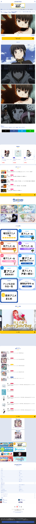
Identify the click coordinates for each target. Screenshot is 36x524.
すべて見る (18, 416)
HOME (2, 470)
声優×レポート (3, 492)
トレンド (2, 481)
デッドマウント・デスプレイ (4, 127)
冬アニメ (20, 487)
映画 (19, 475)
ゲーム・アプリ (21, 476)
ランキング (20, 470)
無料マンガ (20, 481)
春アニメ (2, 486)
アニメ (14, 127)
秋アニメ (2, 487)
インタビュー (23, 127)
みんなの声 (20, 473)
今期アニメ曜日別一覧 (21, 484)
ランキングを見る (18, 194)
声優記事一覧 (20, 489)
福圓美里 (17, 127)
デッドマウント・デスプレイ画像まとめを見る (18, 38)
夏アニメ (20, 486)
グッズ (2, 475)
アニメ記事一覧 (3, 489)
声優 (19, 127)
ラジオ (2, 473)
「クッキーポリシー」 (19, 519)
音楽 (1, 478)
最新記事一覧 (2, 484)
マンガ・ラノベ (3, 476)
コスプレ (20, 478)
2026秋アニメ (10, 127)
